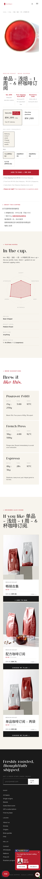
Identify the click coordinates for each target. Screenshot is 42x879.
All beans (6, 795)
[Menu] (37, 4)
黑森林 (25, 860)
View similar (21, 866)
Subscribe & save (9, 806)
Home (4, 12)
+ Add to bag (21, 600)
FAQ (4, 836)
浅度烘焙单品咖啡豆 (19, 216)
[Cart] (32, 4)
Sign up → (32, 781)
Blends (5, 802)
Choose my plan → (21, 667)
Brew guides (7, 833)
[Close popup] (38, 852)
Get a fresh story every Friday (17, 776)
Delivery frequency (12, 129)
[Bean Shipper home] (8, 4)
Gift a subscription (9, 809)
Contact (6, 846)
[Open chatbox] (37, 875)
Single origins (8, 798)
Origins (5, 829)
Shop (9, 12)
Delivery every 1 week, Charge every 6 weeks (7, 139)
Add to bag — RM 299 (21, 172)
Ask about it (33, 866)
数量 (4, 149)
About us (6, 822)
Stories (5, 826)
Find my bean (8, 813)
